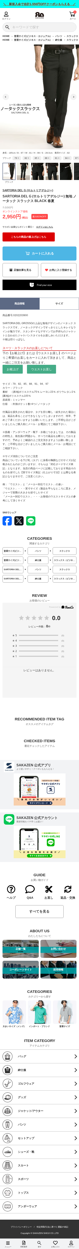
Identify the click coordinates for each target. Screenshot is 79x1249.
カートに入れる (43, 253)
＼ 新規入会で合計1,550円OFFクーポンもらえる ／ (39, 4)
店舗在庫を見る (22, 270)
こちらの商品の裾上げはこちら (28, 236)
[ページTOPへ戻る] (72, 1240)
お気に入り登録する (60, 270)
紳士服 (58, 40)
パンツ (58, 36)
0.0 (56, 618)
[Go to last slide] (6, 97)
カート (73, 19)
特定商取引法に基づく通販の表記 (52, 1227)
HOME (6, 36)
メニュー (8, 1247)
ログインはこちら (44, 227)
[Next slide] (73, 97)
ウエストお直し (41, 369)
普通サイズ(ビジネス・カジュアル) (32, 36)
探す (39, 1247)
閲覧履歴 (23, 1247)
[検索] (7, 27)
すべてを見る (39, 911)
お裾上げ (13, 369)
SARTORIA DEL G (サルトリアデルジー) (28, 190)
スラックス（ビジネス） (65, 560)
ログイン (6, 19)
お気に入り (55, 1247)
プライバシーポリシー (21, 1227)
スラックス (72, 36)
